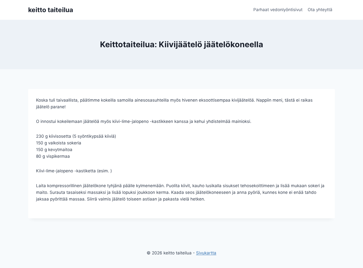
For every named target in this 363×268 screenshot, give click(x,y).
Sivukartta (206, 252)
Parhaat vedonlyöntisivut (277, 9)
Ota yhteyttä (320, 9)
